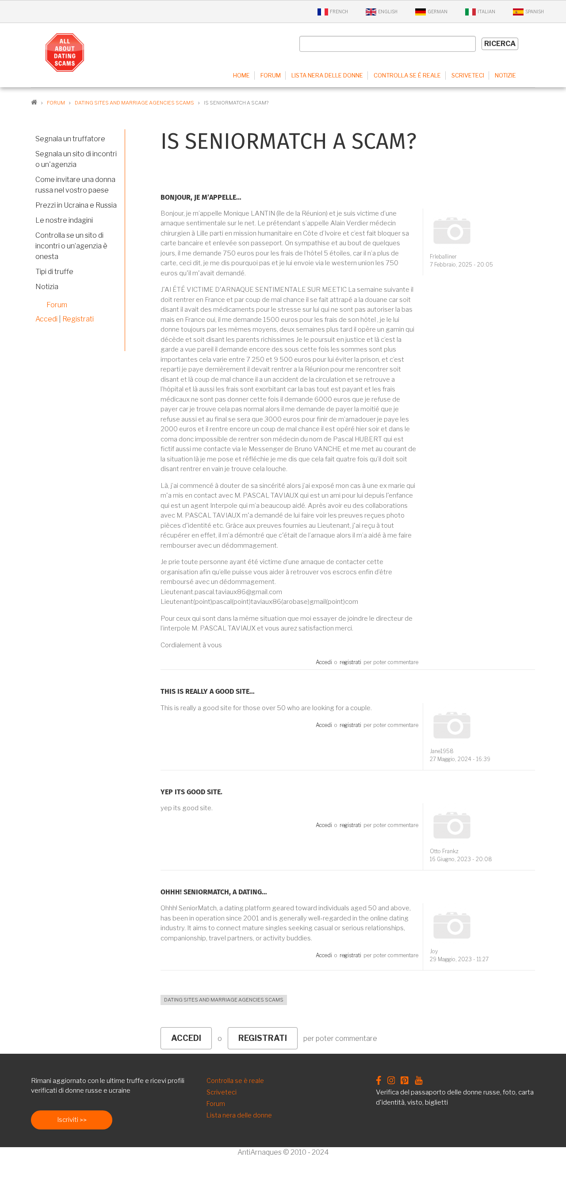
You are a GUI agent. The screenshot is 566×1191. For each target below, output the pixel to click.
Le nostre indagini (64, 220)
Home (241, 75)
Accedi (324, 662)
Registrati (78, 319)
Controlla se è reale (407, 75)
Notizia (46, 286)
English (388, 11)
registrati (350, 662)
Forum (270, 75)
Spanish (534, 11)
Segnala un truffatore (70, 139)
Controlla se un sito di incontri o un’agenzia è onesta (71, 246)
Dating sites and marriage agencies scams (223, 1000)
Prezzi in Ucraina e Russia (76, 205)
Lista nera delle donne (327, 75)
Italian (486, 11)
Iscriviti (67, 1120)
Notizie (505, 75)
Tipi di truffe (54, 271)
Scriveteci (467, 75)
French (339, 11)
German (437, 11)
